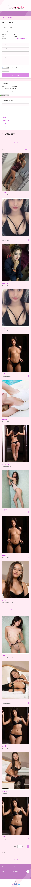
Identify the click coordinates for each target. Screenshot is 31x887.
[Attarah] (15, 398)
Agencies (9, 17)
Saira (3, 837)
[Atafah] (15, 725)
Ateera (4, 555)
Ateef (3, 655)
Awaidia (4, 328)
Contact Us (15, 869)
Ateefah (4, 600)
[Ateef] (15, 635)
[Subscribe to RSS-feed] (12, 884)
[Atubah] (15, 353)
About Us (4, 869)
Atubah (4, 374)
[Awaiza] (15, 217)
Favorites (15, 871)
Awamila (5, 193)
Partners (15, 874)
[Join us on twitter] (18, 884)
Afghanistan (5, 109)
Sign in (28, 2)
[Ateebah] (15, 680)
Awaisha (5, 283)
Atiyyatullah (6, 464)
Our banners (5, 876)
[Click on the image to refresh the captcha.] (14, 67)
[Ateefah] (15, 579)
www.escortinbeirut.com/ (20, 38)
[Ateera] (15, 534)
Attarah (4, 419)
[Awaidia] (15, 308)
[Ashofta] (15, 771)
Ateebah (4, 701)
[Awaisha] (15, 262)
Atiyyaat (4, 510)
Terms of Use (5, 874)
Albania (4, 115)
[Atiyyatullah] (15, 443)
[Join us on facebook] (15, 884)
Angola (4, 126)
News (3, 871)
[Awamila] (15, 172)
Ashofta (4, 791)
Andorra (4, 123)
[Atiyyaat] (15, 489)
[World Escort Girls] (15, 7)
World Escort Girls (20, 881)
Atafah (4, 746)
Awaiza (4, 238)
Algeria (4, 117)
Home (3, 17)
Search (15, 866)
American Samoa (7, 120)
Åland (3, 112)
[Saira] (15, 816)
